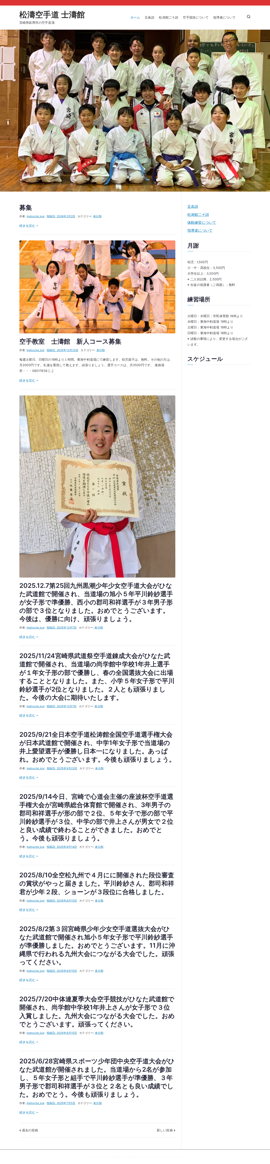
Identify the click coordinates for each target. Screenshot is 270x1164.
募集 (25, 207)
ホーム (135, 17)
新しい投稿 (165, 1130)
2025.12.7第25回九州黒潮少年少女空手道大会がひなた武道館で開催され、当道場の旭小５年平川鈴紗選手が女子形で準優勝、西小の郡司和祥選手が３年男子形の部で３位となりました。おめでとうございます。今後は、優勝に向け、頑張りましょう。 (96, 602)
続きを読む (27, 226)
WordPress (175, 1156)
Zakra (157, 1156)
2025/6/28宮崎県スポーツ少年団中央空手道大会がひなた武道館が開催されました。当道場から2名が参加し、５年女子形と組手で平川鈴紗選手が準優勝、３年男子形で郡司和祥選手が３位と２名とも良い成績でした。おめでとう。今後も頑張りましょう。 (97, 1077)
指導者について (226, 17)
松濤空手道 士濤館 (52, 14)
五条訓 (149, 17)
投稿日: (61, 216)
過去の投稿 (30, 1130)
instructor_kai (35, 216)
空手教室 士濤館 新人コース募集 (70, 341)
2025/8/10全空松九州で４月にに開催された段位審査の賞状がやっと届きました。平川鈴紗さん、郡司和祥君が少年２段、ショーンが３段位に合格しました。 (96, 883)
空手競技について (195, 17)
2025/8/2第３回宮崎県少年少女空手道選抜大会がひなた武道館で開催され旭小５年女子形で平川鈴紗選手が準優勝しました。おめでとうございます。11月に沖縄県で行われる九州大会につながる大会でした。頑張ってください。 (97, 945)
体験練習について (201, 222)
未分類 (97, 216)
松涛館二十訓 (168, 17)
